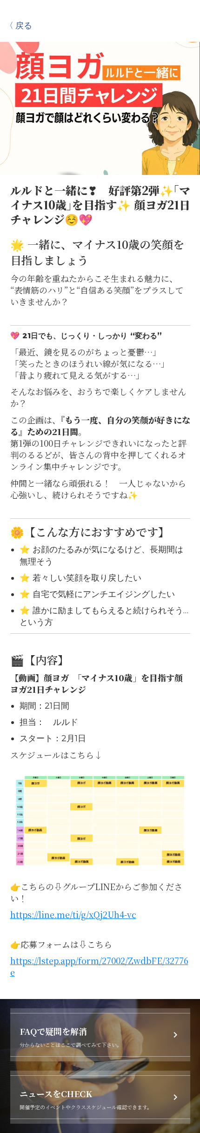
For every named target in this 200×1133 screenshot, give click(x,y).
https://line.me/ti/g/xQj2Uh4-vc (73, 914)
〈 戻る (18, 25)
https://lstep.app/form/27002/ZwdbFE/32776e (99, 966)
